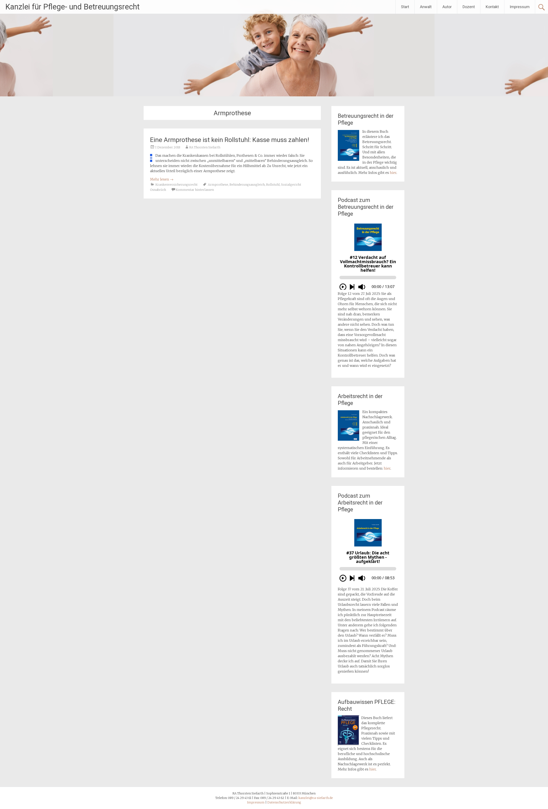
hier (393, 172)
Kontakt (492, 6)
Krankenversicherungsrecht (176, 185)
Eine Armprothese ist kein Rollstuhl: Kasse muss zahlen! (229, 139)
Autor (447, 6)
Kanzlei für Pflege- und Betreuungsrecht (72, 6)
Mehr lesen (161, 179)
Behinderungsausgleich (247, 185)
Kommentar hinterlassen (195, 190)
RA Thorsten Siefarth (204, 147)
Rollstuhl (273, 185)
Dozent (469, 6)
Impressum (520, 6)
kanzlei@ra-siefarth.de (315, 798)
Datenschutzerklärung (284, 802)
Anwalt (426, 6)
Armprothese (218, 185)
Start (405, 6)
